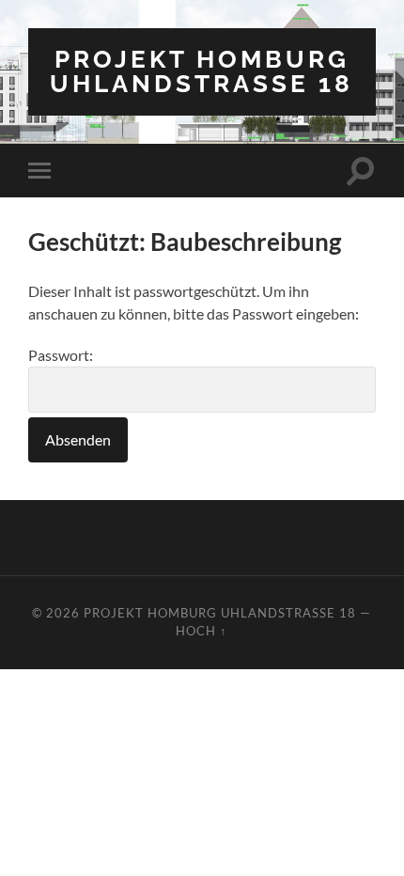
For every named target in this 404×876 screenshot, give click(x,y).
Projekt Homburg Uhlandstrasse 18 (201, 71)
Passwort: (60, 355)
